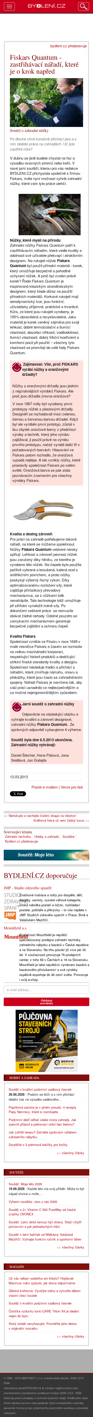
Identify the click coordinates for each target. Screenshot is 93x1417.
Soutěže (68, 836)
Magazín (16, 1266)
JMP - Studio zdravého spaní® (28, 887)
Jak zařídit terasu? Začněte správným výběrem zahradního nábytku (43, 1134)
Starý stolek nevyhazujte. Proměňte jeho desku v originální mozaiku (43, 1326)
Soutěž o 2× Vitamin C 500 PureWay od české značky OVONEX (42, 1212)
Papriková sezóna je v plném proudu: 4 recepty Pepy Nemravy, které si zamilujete (42, 1109)
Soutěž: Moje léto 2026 (25, 1184)
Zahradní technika (18, 836)
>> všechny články (70, 1152)
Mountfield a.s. (15, 927)
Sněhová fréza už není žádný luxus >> (61, 820)
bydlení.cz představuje (68, 45)
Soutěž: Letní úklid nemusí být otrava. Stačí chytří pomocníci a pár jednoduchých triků (45, 1224)
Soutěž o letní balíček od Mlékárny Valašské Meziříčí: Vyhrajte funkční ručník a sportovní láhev (45, 1237)
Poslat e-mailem (44, 787)
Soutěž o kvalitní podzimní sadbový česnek (40, 1089)
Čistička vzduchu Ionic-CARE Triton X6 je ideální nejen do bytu (44, 1313)
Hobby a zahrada (46, 836)
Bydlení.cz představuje (21, 841)
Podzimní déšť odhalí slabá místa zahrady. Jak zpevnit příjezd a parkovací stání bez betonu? (42, 1122)
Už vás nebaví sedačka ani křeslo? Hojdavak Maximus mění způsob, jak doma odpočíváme (42, 1280)
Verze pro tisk (72, 787)
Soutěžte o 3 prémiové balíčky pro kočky (38, 1144)
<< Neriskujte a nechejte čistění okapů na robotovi (40, 815)
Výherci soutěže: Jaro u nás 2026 (33, 1201)
